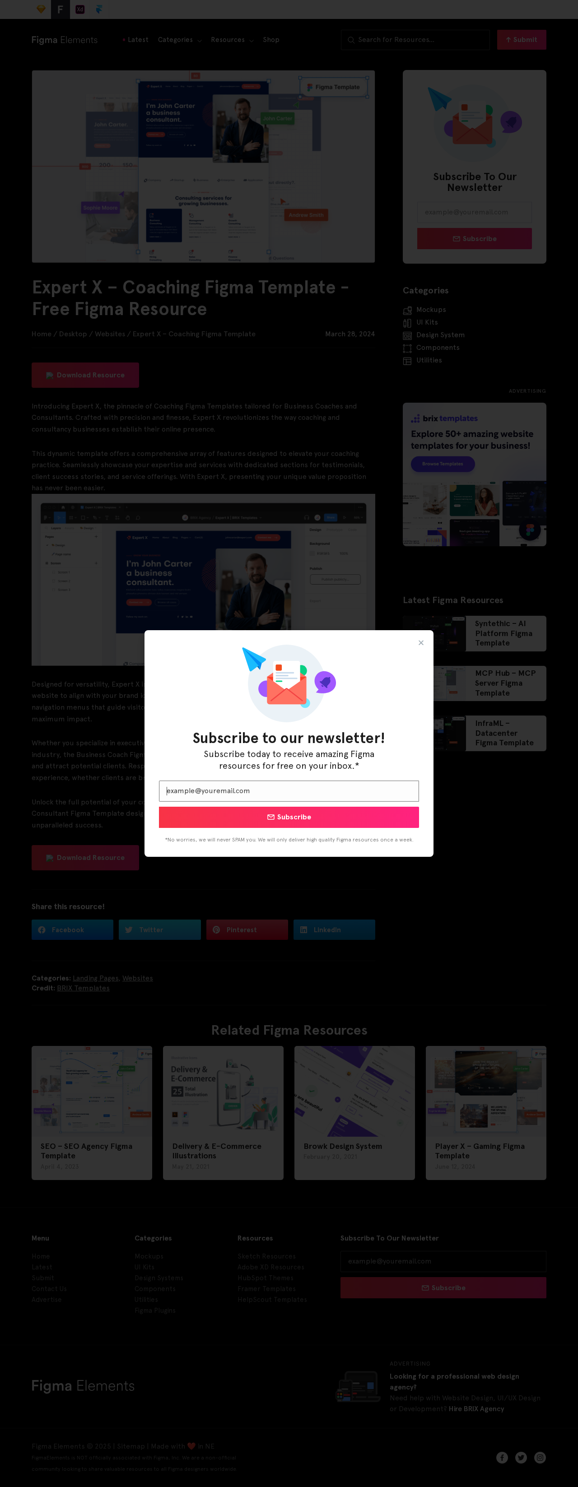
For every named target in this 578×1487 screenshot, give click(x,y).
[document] (289, 743)
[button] (421, 642)
